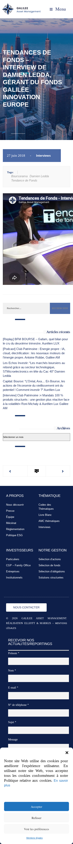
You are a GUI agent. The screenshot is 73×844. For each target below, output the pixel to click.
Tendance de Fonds (24, 180)
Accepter (36, 807)
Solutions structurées (51, 577)
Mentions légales (34, 838)
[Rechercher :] (26, 308)
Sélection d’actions (50, 559)
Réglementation (15, 529)
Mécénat (11, 523)
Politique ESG (14, 535)
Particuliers (12, 559)
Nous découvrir (15, 504)
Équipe (10, 516)
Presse (10, 510)
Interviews (43, 155)
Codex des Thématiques (46, 506)
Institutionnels (14, 577)
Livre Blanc (45, 514)
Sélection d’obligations (52, 571)
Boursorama (19, 176)
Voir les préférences (36, 829)
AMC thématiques (49, 521)
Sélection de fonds (49, 565)
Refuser (36, 818)
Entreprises (12, 571)
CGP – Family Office (18, 565)
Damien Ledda (39, 176)
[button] (67, 753)
